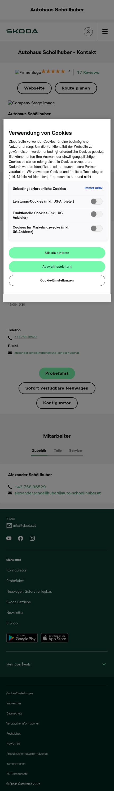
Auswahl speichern (57, 266)
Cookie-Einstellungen (57, 280)
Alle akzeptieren (57, 253)
